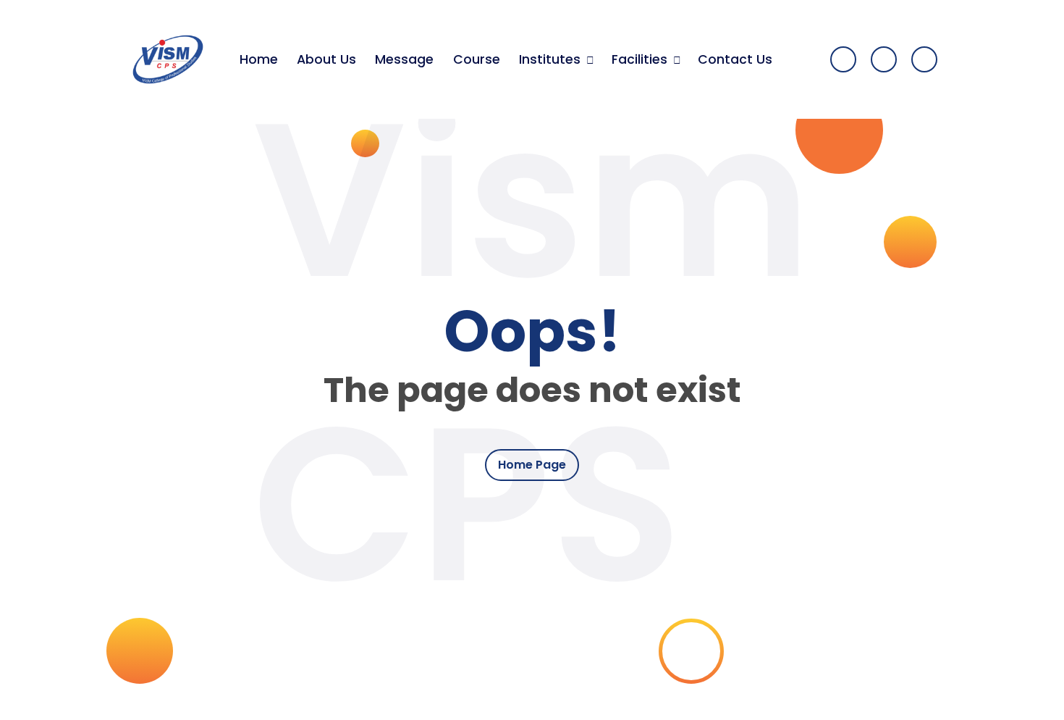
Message (404, 59)
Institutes (549, 59)
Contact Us (735, 59)
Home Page (532, 464)
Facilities (639, 59)
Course (476, 59)
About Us (326, 59)
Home (259, 59)
